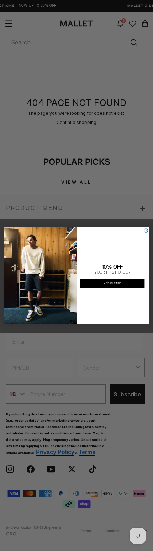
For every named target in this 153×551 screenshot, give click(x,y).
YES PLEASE (112, 283)
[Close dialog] (146, 230)
